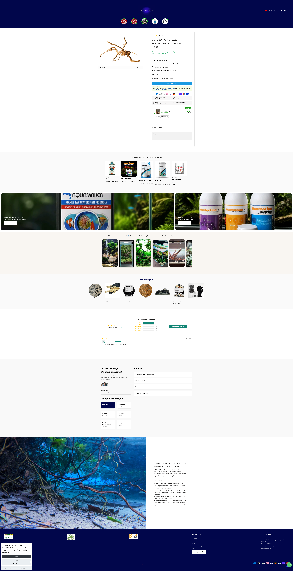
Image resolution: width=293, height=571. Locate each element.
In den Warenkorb (172, 83)
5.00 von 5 (118, 326)
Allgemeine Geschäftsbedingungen (17, 568)
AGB (193, 548)
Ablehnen (16, 560)
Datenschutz (5, 568)
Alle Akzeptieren (16, 556)
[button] (155, 36)
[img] (105, 339)
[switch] (172, 113)
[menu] (4, 10)
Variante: (158, 116)
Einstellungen (16, 564)
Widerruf (194, 543)
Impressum (194, 538)
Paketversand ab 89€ (170, 78)
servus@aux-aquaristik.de (271, 546)
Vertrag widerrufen (199, 552)
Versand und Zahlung (197, 546)
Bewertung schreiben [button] (178, 326)
